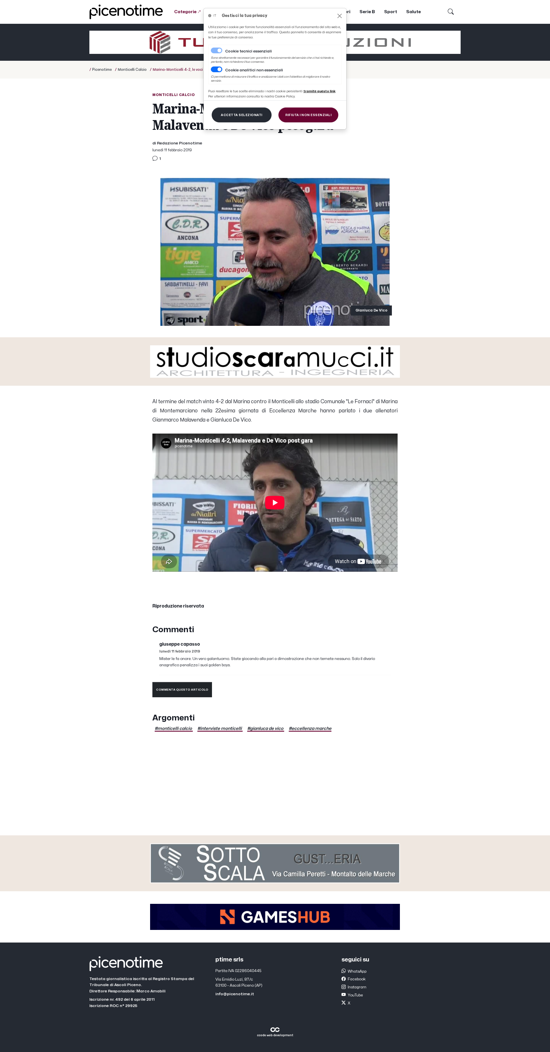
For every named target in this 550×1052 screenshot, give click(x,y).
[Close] (339, 15)
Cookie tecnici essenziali (248, 51)
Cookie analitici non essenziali (254, 70)
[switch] (216, 69)
